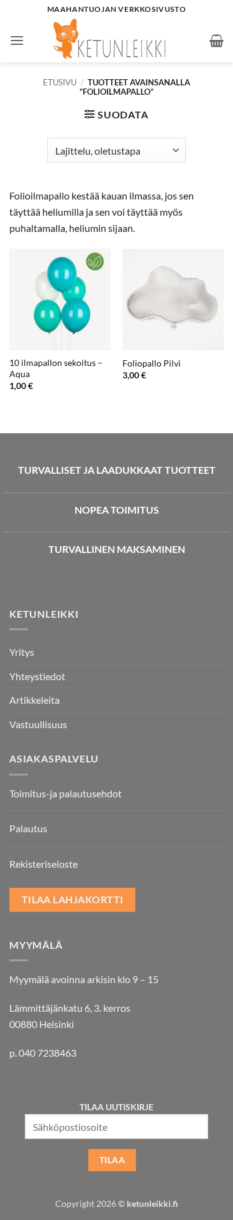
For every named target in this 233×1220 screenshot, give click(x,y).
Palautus (28, 828)
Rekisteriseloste (43, 864)
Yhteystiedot (37, 676)
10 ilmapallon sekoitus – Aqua (56, 368)
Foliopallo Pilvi (151, 363)
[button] (16, 40)
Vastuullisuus (38, 724)
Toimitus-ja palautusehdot (65, 793)
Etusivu (59, 82)
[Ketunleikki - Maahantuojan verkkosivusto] (117, 40)
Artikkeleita (34, 700)
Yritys (21, 652)
